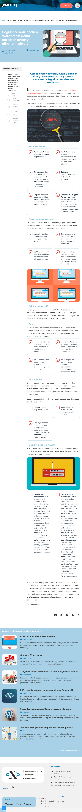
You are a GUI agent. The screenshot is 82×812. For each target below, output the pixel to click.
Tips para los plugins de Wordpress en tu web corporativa (46, 727)
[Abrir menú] (77, 5)
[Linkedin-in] (13, 787)
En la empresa (15, 115)
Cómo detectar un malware (16, 100)
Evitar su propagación (16, 106)
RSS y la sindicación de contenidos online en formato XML (47, 690)
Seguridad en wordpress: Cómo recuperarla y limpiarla (45, 709)
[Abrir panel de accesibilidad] (4, 808)
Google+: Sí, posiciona (31, 655)
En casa (15, 111)
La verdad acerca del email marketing (37, 636)
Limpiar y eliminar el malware (16, 120)
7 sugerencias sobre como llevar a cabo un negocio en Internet (49, 671)
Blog (14, 20)
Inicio (9, 20)
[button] (55, 614)
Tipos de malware (14, 94)
